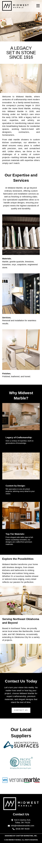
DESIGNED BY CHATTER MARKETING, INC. (21, 836)
